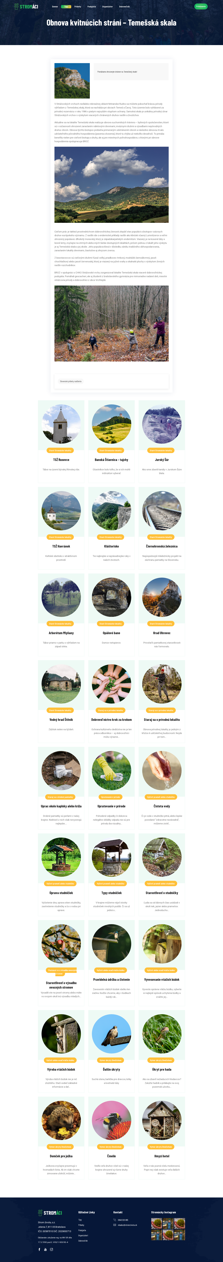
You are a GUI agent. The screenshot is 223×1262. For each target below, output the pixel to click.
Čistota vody (162, 806)
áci (29, 6)
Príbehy (77, 6)
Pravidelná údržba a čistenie (111, 979)
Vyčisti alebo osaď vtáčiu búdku (110, 970)
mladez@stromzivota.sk (127, 1224)
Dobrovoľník (124, 6)
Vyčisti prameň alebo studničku (161, 797)
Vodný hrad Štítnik (61, 719)
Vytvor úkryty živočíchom (110, 1060)
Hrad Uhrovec (161, 633)
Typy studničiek (111, 893)
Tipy (66, 6)
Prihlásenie (201, 6)
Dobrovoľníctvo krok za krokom (111, 719)
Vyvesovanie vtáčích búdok (161, 979)
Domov (55, 6)
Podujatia (91, 6)
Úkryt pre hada (161, 1069)
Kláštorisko (111, 546)
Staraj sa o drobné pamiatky (60, 797)
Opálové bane (111, 633)
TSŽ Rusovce (61, 459)
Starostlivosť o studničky (162, 893)
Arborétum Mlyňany (61, 633)
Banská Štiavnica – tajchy (111, 459)
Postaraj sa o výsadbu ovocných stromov (62, 972)
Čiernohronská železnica (162, 546)
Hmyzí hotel (161, 1156)
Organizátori (83, 1235)
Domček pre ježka (61, 1156)
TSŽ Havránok (61, 546)
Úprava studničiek (61, 893)
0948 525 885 (123, 1219)
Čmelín (111, 1156)
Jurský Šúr (162, 459)
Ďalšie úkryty (111, 1069)
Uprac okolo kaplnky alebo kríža (61, 806)
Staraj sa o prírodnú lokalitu (110, 710)
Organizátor (107, 6)
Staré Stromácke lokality (60, 450)
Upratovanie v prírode (110, 797)
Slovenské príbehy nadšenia (70, 381)
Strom (53, 1213)
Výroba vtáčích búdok (61, 1069)
